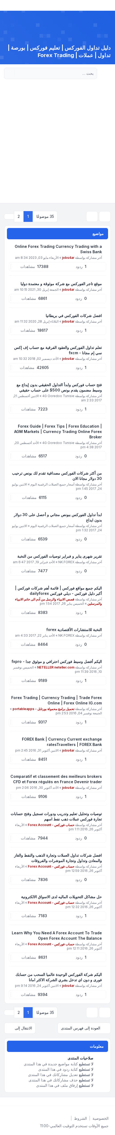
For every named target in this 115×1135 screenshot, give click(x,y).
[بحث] (19, 73)
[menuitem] (101, 1118)
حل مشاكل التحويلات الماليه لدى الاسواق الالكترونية (61, 896)
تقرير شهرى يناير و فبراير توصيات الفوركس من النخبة (59, 556)
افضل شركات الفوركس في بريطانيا (74, 315)
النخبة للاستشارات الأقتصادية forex (74, 629)
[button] (9, 216)
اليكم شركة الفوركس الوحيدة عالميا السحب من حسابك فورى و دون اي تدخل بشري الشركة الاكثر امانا (59, 977)
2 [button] (19, 216)
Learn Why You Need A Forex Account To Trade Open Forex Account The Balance (57, 935)
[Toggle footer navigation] (6, 1101)
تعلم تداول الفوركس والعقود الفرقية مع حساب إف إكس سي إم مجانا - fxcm (58, 350)
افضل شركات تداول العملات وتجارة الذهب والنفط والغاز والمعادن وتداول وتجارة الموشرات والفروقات (58, 858)
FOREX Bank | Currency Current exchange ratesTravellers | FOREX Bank (62, 742)
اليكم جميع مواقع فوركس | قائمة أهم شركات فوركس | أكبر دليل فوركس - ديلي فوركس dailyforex (58, 591)
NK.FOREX (66, 562)
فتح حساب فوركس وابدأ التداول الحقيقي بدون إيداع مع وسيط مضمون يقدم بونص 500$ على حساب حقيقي (59, 387)
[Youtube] (101, 1101)
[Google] (97, 1101)
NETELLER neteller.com (55, 667)
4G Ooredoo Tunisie (58, 396)
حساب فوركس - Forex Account (51, 825)
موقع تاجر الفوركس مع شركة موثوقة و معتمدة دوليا (61, 283)
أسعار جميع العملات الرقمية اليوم (52, 484)
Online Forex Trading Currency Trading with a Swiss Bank (58, 249)
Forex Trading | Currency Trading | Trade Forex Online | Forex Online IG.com (56, 700)
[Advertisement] (57, 142)
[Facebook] (110, 1101)
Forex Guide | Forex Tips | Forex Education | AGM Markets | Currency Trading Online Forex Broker (58, 431)
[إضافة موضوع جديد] (105, 216)
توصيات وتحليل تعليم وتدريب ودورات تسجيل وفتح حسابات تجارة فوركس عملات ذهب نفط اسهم (56, 816)
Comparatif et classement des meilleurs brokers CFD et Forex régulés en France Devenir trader (56, 779)
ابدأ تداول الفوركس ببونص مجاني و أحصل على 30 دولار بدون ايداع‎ (58, 517)
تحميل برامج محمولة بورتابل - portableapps (43, 709)
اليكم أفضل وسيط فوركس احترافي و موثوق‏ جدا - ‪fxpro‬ (56, 661)
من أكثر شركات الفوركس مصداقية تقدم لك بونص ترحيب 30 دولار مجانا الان (57, 476)
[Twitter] (105, 1101)
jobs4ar (68, 258)
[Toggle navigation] (6, 5)
